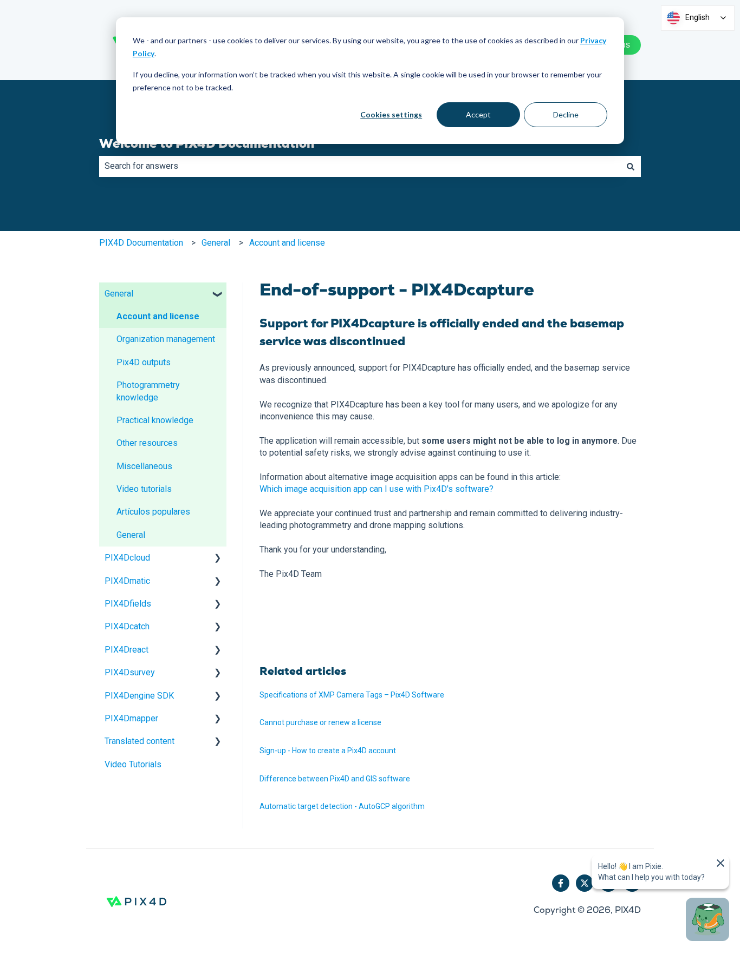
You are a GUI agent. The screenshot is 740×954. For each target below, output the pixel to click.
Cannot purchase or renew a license (320, 722)
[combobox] (359, 166)
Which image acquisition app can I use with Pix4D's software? (376, 489)
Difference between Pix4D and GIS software (334, 778)
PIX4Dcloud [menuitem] (127, 557)
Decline (566, 114)
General (216, 243)
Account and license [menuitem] (157, 316)
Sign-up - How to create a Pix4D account (327, 750)
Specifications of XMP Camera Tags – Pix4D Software (351, 694)
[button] (217, 295)
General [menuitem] (119, 293)
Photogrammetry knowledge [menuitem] (148, 391)
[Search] (630, 166)
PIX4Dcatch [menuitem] (127, 626)
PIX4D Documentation (141, 243)
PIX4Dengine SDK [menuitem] (139, 695)
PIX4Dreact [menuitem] (126, 649)
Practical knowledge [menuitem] (154, 420)
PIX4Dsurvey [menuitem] (130, 672)
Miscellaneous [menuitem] (144, 466)
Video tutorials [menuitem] (144, 489)
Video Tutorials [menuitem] (133, 764)
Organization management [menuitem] (165, 339)
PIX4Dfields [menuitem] (128, 603)
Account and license (287, 243)
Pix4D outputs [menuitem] (143, 362)
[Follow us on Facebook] (560, 883)
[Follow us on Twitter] (584, 883)
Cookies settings (391, 114)
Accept (478, 114)
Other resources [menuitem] (147, 443)
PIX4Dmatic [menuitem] (127, 581)
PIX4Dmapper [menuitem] (131, 718)
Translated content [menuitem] (139, 741)
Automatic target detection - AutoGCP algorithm (342, 806)
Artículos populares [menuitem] (153, 511)
